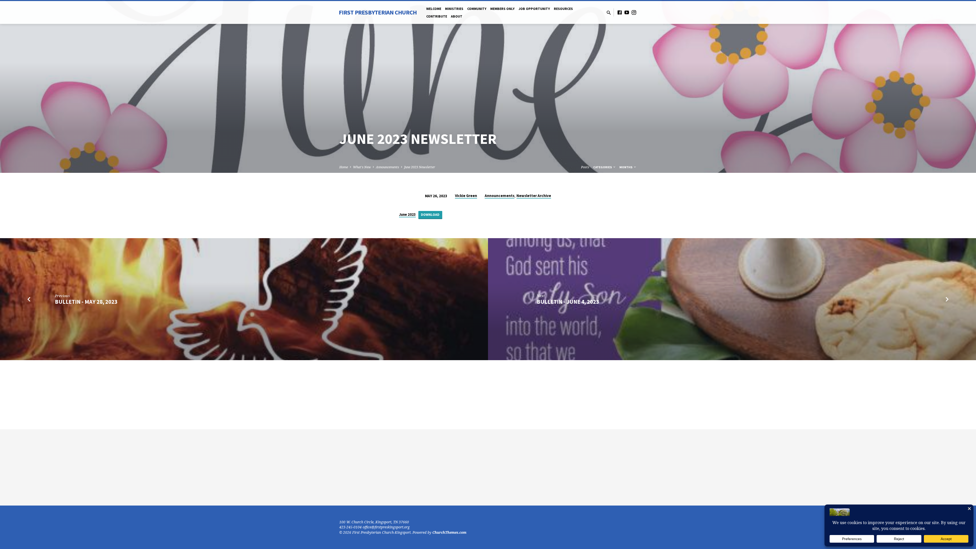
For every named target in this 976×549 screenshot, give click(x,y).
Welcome (433, 9)
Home (343, 167)
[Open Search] (609, 12)
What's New (362, 167)
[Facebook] (619, 12)
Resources (563, 9)
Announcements (387, 167)
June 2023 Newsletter (419, 167)
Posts (585, 167)
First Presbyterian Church (378, 12)
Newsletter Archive (533, 195)
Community (476, 9)
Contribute (436, 16)
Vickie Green (466, 195)
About (456, 16)
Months (626, 167)
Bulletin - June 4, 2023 (568, 301)
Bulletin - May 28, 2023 (86, 301)
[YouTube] (627, 12)
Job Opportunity (534, 9)
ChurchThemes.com (449, 532)
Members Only (502, 9)
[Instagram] (634, 12)
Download (430, 214)
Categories (603, 167)
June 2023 (407, 214)
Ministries (454, 9)
